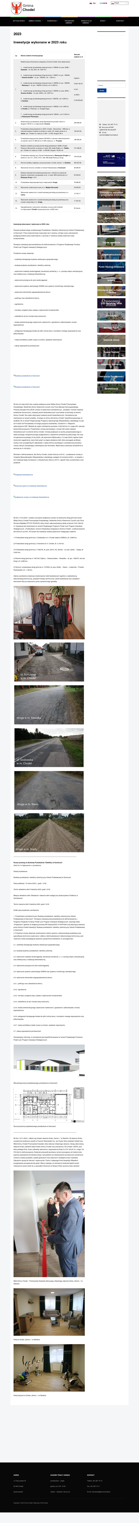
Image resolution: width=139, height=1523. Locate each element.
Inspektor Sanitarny (111, 364)
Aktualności (19, 21)
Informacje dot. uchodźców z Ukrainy (111, 291)
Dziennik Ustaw (111, 339)
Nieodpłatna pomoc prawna (111, 279)
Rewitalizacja (111, 388)
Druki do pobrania (111, 205)
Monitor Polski (111, 327)
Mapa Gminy (111, 217)
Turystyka (111, 315)
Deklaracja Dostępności (111, 376)
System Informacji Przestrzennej (111, 230)
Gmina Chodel (35, 21)
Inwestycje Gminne (86, 22)
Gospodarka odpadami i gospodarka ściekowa (111, 193)
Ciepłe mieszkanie (111, 254)
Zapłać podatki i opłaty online (111, 181)
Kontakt (120, 21)
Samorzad (52, 21)
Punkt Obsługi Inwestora (111, 266)
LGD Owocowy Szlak (111, 303)
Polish (116, 3)
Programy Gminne (69, 22)
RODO (102, 21)
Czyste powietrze (111, 242)
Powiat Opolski (111, 352)
